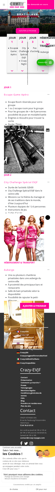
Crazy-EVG (24, 331)
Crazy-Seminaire (27, 340)
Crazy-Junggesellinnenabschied (33, 355)
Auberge (9, 269)
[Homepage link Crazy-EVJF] (17, 4)
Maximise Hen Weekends (31, 346)
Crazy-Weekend (27, 337)
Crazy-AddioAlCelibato (29, 359)
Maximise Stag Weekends (31, 349)
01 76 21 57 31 (27, 425)
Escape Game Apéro (16, 94)
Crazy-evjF (24, 335)
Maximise (24, 343)
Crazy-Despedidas (27, 363)
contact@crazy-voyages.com (32, 438)
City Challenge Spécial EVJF (21, 182)
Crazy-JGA (24, 352)
